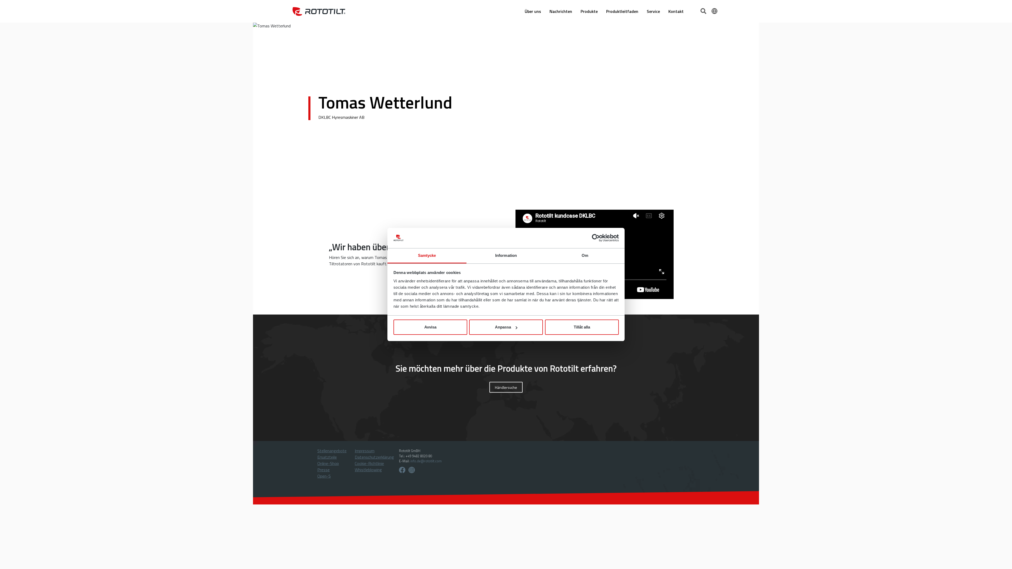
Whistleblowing (368, 470)
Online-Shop (328, 463)
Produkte (589, 11)
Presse (323, 470)
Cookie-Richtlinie (369, 463)
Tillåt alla (582, 327)
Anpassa (503, 327)
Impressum (364, 451)
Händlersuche (506, 387)
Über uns (533, 11)
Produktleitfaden (622, 11)
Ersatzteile (327, 457)
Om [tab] (585, 255)
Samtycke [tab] (427, 255)
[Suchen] (703, 10)
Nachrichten (560, 11)
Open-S (324, 476)
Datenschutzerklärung (374, 457)
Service (653, 11)
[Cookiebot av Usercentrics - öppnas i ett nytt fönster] (596, 238)
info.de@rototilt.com (426, 461)
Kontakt (676, 11)
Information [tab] (506, 255)
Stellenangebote (332, 451)
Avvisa (430, 327)
